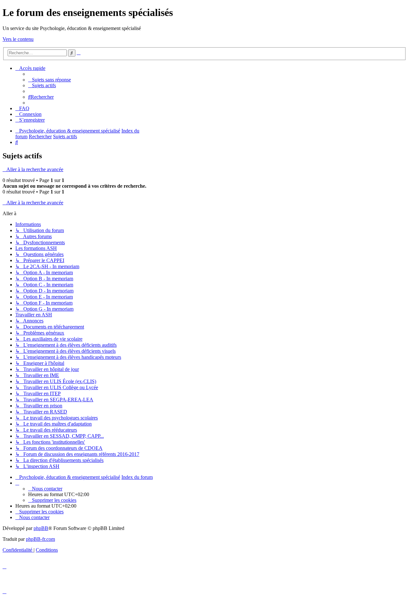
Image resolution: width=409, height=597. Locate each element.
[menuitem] (49, 79)
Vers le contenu (18, 39)
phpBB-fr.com (40, 539)
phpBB (41, 528)
